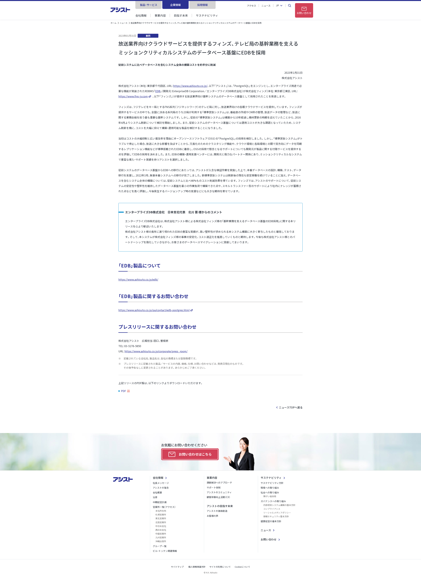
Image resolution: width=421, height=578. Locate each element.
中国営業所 (160, 533)
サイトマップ (177, 566)
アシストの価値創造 (217, 510)
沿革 (155, 497)
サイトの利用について (220, 566)
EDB (157, 91)
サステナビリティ (207, 15)
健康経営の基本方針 (271, 521)
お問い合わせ (268, 539)
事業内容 (160, 15)
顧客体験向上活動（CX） (218, 497)
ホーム (113, 22)
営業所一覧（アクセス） (164, 507)
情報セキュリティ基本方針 (276, 516)
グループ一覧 (159, 546)
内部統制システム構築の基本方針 (279, 505)
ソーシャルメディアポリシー (277, 512)
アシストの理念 (161, 487)
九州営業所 (160, 537)
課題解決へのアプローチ (219, 482)
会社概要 (157, 492)
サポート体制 (214, 487)
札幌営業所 (160, 514)
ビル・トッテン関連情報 (165, 550)
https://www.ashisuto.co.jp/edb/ (138, 279)
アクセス (251, 5)
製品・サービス (148, 5)
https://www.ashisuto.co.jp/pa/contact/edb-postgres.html (154, 310)
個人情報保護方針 (196, 566)
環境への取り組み (270, 487)
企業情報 (175, 5)
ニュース (266, 5)
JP (277, 5)
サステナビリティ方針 (272, 483)
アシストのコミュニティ (219, 492)
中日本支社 (160, 526)
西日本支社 (160, 529)
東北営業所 (160, 518)
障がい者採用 (269, 496)
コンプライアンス (271, 508)
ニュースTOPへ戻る (291, 407)
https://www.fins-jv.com (133, 96)
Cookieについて (242, 566)
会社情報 (141, 15)
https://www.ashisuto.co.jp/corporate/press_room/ (156, 351)
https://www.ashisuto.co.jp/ (190, 86)
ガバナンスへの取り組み (273, 501)
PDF (124, 391)
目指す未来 (181, 15)
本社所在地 (160, 510)
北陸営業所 (160, 522)
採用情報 (202, 5)
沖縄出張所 (160, 541)
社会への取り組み (270, 492)
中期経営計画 (160, 502)
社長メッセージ (161, 483)
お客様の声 (212, 515)
